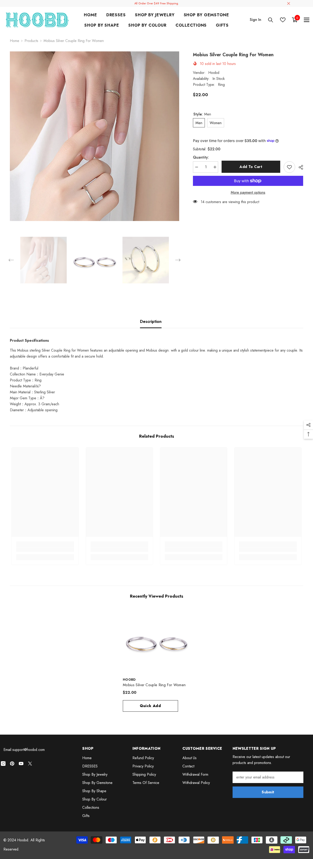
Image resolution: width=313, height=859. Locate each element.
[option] (94, 136)
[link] (45, 549)
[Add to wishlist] (289, 167)
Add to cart (250, 166)
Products (31, 40)
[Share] (299, 167)
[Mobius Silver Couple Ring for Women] (156, 641)
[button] (11, 260)
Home (14, 40)
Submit (268, 792)
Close (289, 4)
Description (151, 322)
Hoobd (213, 72)
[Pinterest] (12, 763)
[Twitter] (30, 763)
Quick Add (150, 705)
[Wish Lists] (283, 19)
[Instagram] (3, 763)
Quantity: (201, 157)
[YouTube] (21, 763)
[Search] (271, 20)
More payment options (248, 192)
